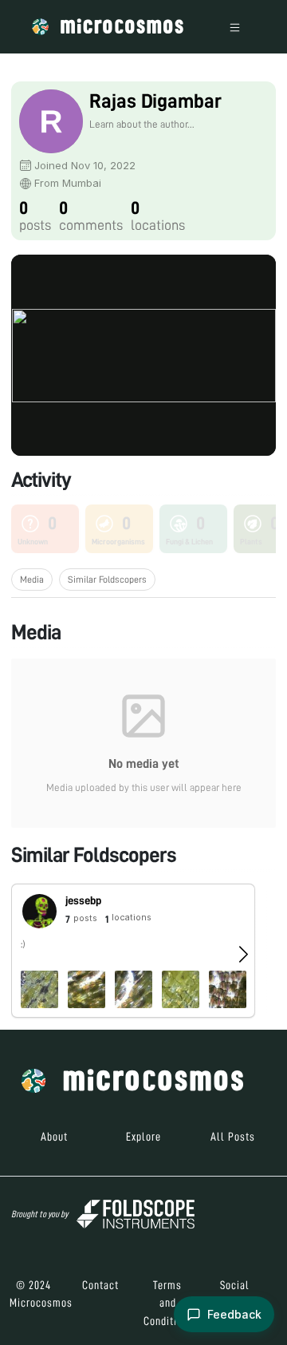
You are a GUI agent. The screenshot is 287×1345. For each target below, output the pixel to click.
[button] (133, 951)
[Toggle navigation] (234, 27)
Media (32, 579)
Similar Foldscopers (107, 579)
